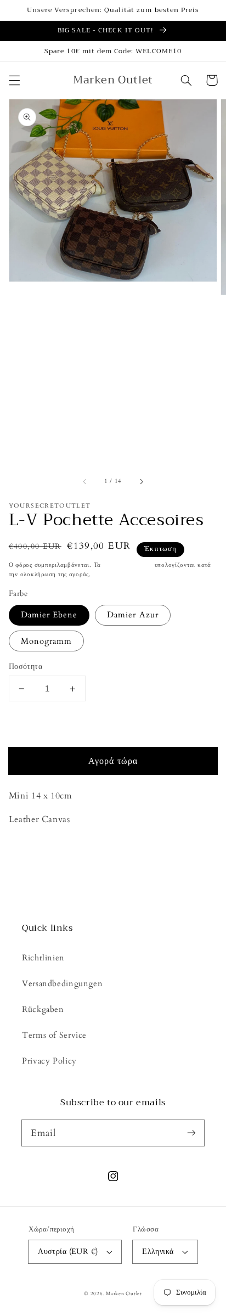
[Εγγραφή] (191, 1132)
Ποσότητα (25, 666)
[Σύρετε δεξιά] (141, 482)
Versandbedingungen (62, 983)
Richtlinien (43, 957)
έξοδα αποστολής (127, 565)
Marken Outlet (124, 1293)
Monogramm (46, 640)
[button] (14, 80)
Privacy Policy (49, 1060)
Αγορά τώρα (113, 761)
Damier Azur (133, 614)
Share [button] (32, 848)
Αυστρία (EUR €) (68, 1251)
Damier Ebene (49, 614)
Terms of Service (54, 1035)
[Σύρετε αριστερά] (85, 482)
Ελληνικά (157, 1251)
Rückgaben (43, 1009)
